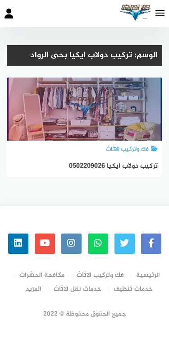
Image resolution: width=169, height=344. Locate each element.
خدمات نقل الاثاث (77, 289)
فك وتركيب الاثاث (100, 275)
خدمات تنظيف (133, 289)
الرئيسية (148, 275)
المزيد (33, 289)
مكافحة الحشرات (41, 275)
